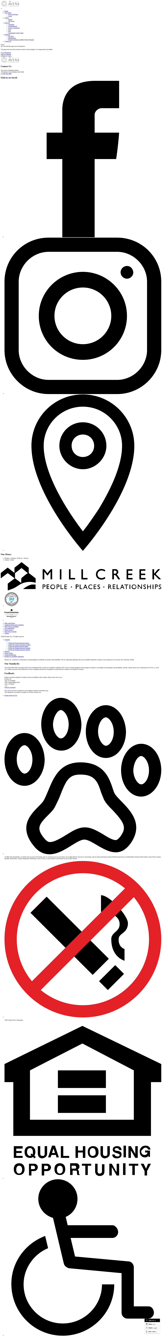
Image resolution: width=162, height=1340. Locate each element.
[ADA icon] (82, 1335)
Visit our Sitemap (6, 54)
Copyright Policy (9, 628)
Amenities (11, 24)
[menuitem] (82, 11)
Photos (10, 19)
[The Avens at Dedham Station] (11, 605)
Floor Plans (7, 13)
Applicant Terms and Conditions (14, 625)
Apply (10, 16)
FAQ (9, 29)
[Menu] (1, 8)
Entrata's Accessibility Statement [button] (14, 656)
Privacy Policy (8, 630)
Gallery (6, 18)
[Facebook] (82, 237)
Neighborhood (12, 26)
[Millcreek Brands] (13, 62)
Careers (6, 633)
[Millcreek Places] (81, 590)
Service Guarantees (14, 28)
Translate (7, 639)
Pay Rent (11, 36)
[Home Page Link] (13, 6)
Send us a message (10, 687)
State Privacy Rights (10, 631)
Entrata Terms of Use (10, 695)
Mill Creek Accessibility (11, 626)
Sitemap (6, 651)
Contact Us (7, 41)
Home (6, 11)
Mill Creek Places (9, 623)
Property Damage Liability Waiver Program (21, 40)
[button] (82, 854)
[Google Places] (82, 550)
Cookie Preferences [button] (10, 655)
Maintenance (12, 38)
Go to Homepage (6, 52)
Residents (7, 34)
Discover (7, 23)
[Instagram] (82, 393)
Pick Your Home (13, 14)
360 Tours (11, 21)
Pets (9, 31)
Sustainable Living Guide (15, 33)
